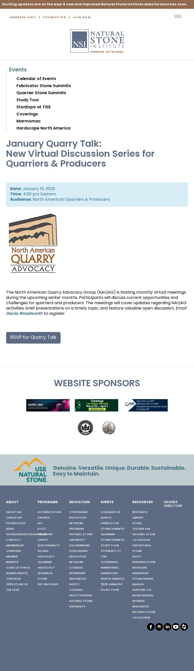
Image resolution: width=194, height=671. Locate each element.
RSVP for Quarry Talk (33, 337)
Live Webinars (79, 545)
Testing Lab (141, 529)
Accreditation (49, 512)
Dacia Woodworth (24, 314)
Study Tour (27, 100)
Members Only (23, 17)
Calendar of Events (36, 79)
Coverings (27, 114)
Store (137, 523)
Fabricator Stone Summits (43, 86)
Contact (13, 540)
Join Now (81, 17)
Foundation (54, 17)
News (10, 529)
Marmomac (28, 121)
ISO (40, 523)
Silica (136, 556)
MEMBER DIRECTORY (173, 504)
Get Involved (48, 584)
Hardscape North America (43, 128)
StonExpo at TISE (33, 107)
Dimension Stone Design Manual (142, 579)
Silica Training (80, 595)
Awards (44, 517)
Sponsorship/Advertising (26, 534)
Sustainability (49, 545)
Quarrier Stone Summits (41, 93)
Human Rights (17, 573)
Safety (43, 540)
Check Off (14, 517)
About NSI (13, 512)
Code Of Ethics (18, 567)
